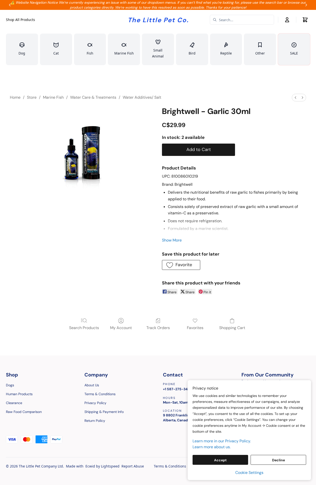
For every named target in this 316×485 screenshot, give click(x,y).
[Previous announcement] (10, 5)
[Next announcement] (306, 5)
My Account (121, 327)
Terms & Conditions (170, 466)
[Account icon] (287, 20)
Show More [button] (172, 240)
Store (32, 97)
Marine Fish (53, 97)
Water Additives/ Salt (142, 97)
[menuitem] (295, 97)
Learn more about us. (212, 446)
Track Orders (158, 327)
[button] (181, 265)
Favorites (195, 327)
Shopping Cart (232, 327)
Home (15, 97)
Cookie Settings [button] (249, 472)
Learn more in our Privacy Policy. (222, 441)
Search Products (84, 327)
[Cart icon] (305, 20)
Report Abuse (132, 466)
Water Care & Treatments (93, 97)
